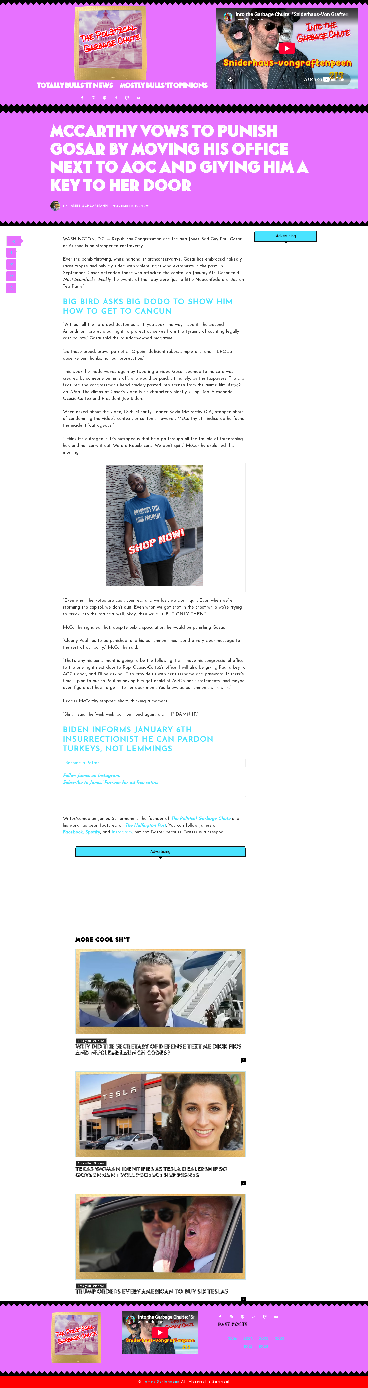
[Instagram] (93, 98)
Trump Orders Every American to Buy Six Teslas (151, 1292)
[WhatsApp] (11, 288)
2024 (248, 1339)
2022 (279, 1339)
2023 (263, 1339)
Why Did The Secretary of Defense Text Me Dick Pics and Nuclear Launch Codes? (158, 1050)
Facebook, (73, 832)
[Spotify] (104, 98)
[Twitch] (127, 98)
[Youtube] (138, 98)
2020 (263, 1347)
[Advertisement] (160, 900)
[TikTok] (116, 98)
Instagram (122, 832)
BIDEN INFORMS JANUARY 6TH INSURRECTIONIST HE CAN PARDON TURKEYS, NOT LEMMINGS (138, 739)
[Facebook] (82, 98)
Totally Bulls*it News (91, 1041)
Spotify (92, 832)
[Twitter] (11, 264)
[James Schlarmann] (56, 206)
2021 (248, 1347)
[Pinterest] (11, 276)
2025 (232, 1339)
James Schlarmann (88, 205)
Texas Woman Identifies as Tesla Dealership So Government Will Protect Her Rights (151, 1173)
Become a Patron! (83, 763)
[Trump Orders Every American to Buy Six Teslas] (160, 1236)
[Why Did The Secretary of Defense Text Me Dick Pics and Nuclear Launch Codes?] (160, 991)
